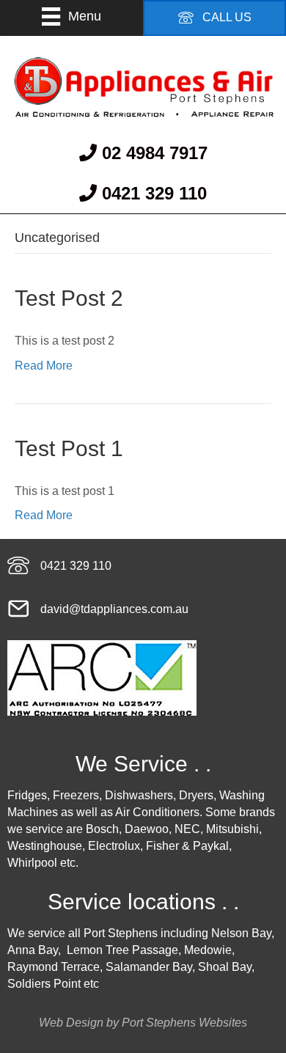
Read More (44, 365)
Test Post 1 (69, 448)
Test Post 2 (69, 298)
